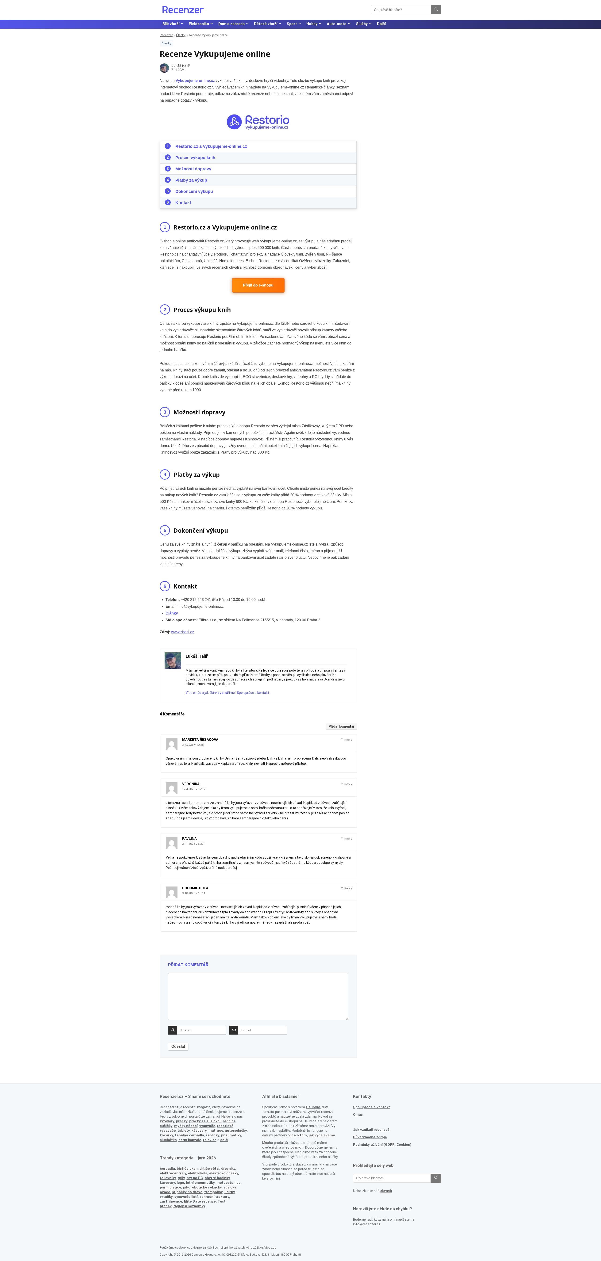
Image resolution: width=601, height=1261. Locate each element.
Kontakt (183, 202)
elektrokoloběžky (223, 1173)
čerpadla (167, 1168)
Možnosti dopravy (193, 169)
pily (186, 1187)
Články (180, 35)
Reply (348, 739)
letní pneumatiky (200, 1183)
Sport (292, 24)
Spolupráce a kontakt (253, 693)
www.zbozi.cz (182, 632)
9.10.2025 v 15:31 (193, 893)
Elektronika (199, 24)
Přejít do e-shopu (258, 285)
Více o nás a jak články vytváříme (210, 693)
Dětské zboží (265, 24)
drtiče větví (209, 1168)
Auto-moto (337, 24)
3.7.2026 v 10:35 (193, 744)
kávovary (167, 1183)
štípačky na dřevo (187, 1192)
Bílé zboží (170, 24)
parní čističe (170, 1187)
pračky (182, 1121)
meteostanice (228, 1183)
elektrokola (197, 1173)
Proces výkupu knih (195, 157)
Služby (362, 24)
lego (180, 1183)
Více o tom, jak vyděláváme (311, 1135)
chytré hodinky (217, 1178)
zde (273, 1247)
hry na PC (195, 1178)
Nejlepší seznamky (189, 1206)
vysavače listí (186, 1197)
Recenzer (166, 35)
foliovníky (168, 1178)
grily (181, 1178)
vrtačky (166, 1197)
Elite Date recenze (200, 1201)
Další (381, 24)
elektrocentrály (173, 1173)
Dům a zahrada (231, 24)
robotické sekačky (206, 1187)
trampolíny (213, 1192)
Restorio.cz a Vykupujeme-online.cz (211, 146)
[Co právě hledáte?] (436, 9)
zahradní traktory (214, 1197)
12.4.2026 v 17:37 (193, 789)
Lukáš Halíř (180, 66)
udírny (229, 1192)
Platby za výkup (191, 180)
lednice (229, 1121)
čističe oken (187, 1168)
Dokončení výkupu (194, 191)
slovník (386, 1191)
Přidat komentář (341, 726)
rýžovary (167, 1121)
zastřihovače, (171, 1201)
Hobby (311, 24)
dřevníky (228, 1168)
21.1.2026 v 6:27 (193, 843)
